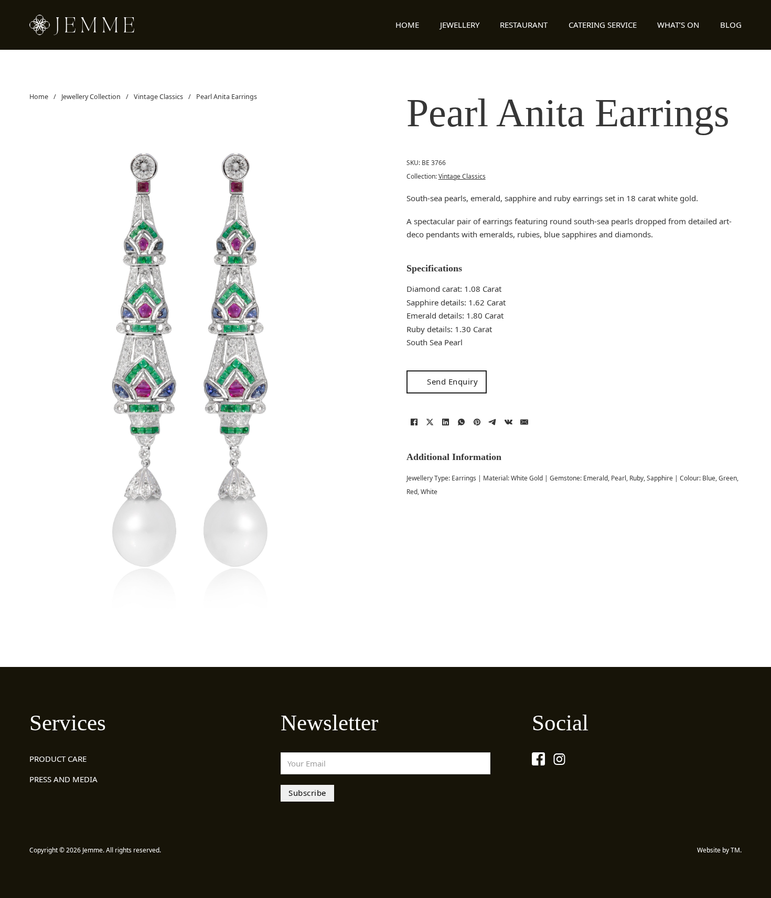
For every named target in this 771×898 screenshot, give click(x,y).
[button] (350, 137)
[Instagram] (559, 758)
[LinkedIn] (446, 422)
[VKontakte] (509, 422)
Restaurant (524, 24)
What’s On (678, 24)
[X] (430, 422)
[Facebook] (414, 422)
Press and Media (63, 779)
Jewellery (459, 24)
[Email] (524, 422)
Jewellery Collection (91, 96)
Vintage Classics (158, 96)
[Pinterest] (477, 422)
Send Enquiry (452, 381)
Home (407, 24)
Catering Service (603, 24)
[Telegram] (493, 422)
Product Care (58, 758)
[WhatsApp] (461, 422)
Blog (731, 24)
